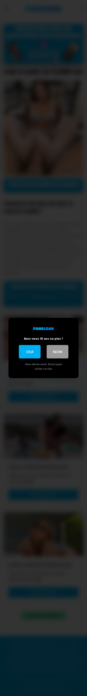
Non (57, 351)
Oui (29, 351)
